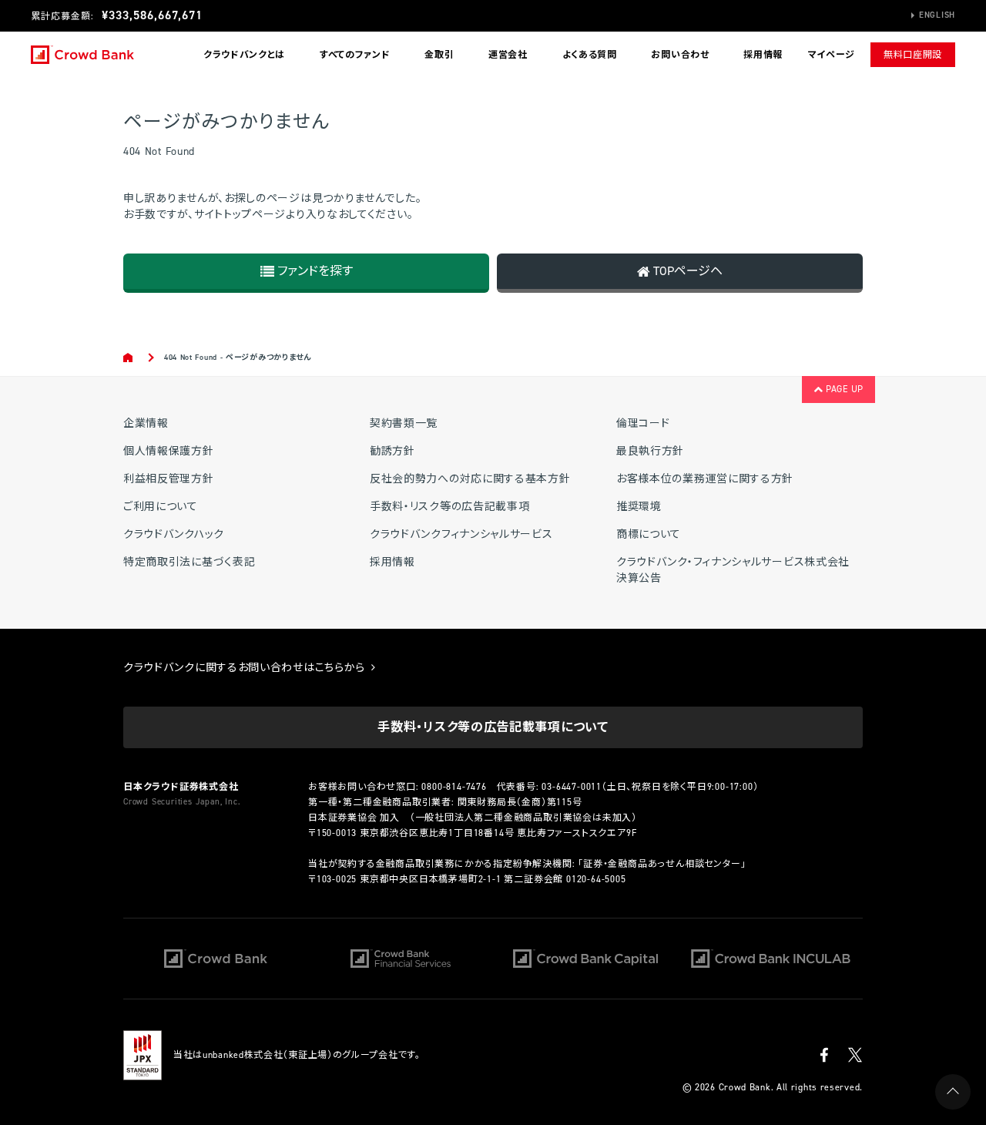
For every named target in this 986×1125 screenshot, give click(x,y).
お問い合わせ (680, 55)
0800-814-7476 (453, 787)
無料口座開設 (913, 55)
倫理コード (643, 423)
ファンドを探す (313, 271)
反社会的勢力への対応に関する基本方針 (470, 479)
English (937, 15)
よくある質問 (589, 55)
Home (129, 357)
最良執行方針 (650, 451)
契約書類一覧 (404, 423)
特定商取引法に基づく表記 (189, 562)
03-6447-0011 (572, 787)
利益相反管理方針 (168, 479)
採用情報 (763, 55)
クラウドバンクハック (173, 534)
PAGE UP (843, 389)
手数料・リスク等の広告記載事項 (450, 506)
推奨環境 (639, 506)
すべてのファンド (355, 55)
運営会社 (508, 55)
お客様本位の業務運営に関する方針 (704, 479)
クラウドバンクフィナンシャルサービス (461, 534)
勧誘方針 (392, 451)
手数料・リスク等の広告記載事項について (492, 727)
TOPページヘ (686, 271)
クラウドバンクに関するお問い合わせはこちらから (246, 667)
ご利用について (160, 506)
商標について (648, 534)
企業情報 (146, 423)
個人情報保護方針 (168, 451)
